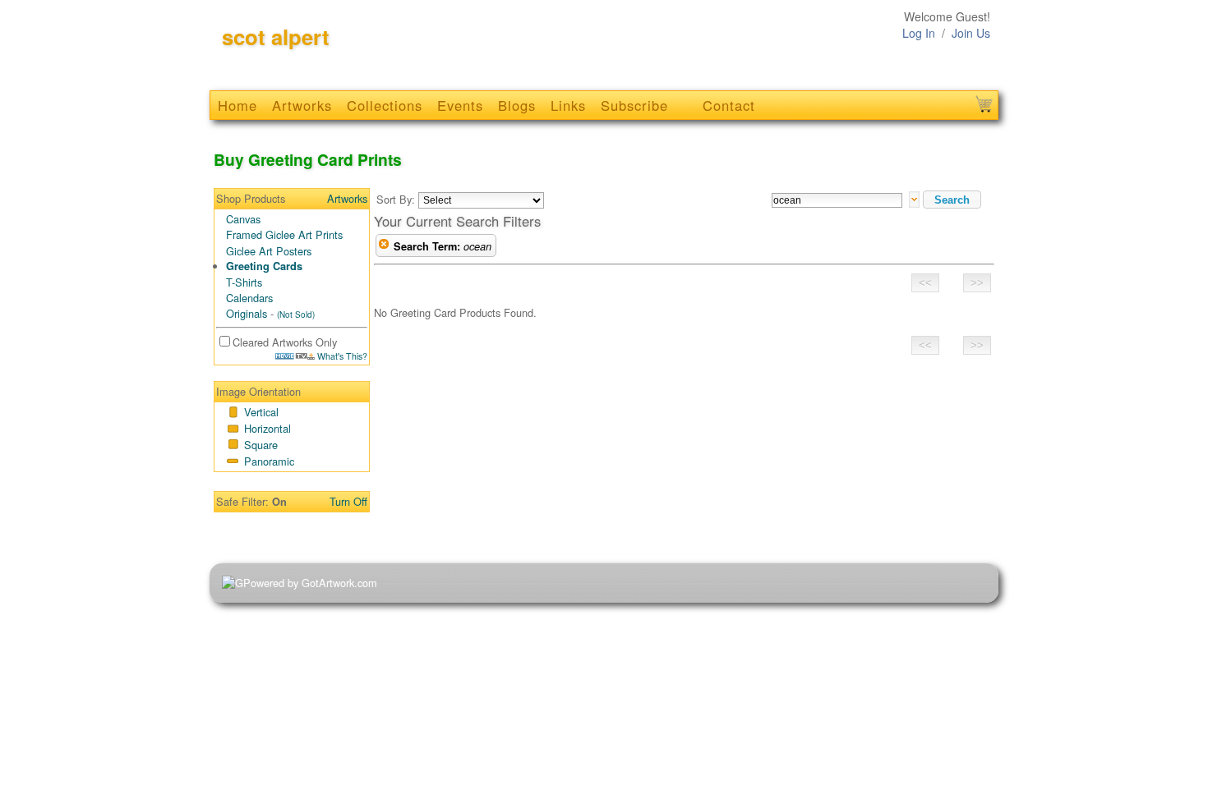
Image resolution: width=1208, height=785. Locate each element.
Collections (384, 105)
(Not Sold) (296, 314)
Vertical (261, 412)
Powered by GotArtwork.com (310, 582)
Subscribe (634, 105)
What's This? (341, 356)
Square (261, 444)
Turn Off (348, 501)
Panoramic (269, 461)
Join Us (971, 33)
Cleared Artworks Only (285, 342)
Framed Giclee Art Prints (284, 234)
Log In (918, 33)
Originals (246, 313)
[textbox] (837, 200)
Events (460, 105)
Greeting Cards (264, 266)
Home (237, 105)
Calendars (249, 297)
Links (568, 105)
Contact (729, 105)
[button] (952, 200)
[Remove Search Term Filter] (383, 246)
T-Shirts (244, 282)
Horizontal (267, 428)
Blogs (517, 105)
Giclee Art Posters (268, 251)
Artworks (302, 105)
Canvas (243, 219)
